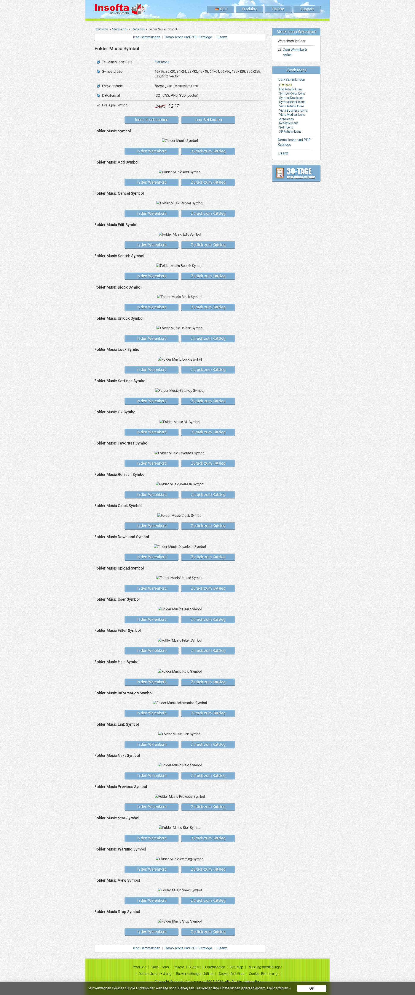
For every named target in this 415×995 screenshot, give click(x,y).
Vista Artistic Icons (291, 106)
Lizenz (222, 37)
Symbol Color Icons (292, 93)
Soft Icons (286, 127)
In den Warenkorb (152, 151)
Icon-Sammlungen (146, 37)
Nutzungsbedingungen (266, 967)
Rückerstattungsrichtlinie (194, 974)
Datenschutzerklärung (155, 974)
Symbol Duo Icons (291, 98)
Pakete (278, 9)
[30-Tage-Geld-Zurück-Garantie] (296, 173)
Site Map (236, 967)
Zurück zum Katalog (208, 151)
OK (311, 988)
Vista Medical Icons (292, 114)
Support (307, 9)
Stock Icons (160, 967)
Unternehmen (215, 967)
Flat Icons (162, 62)
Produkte (249, 9)
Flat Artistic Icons (290, 89)
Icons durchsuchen (151, 119)
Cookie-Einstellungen (265, 974)
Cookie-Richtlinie (231, 974)
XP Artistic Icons (290, 131)
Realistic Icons (288, 123)
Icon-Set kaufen (208, 119)
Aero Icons (286, 119)
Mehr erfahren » (279, 988)
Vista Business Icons (293, 110)
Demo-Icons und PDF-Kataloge (188, 37)
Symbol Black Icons (292, 102)
